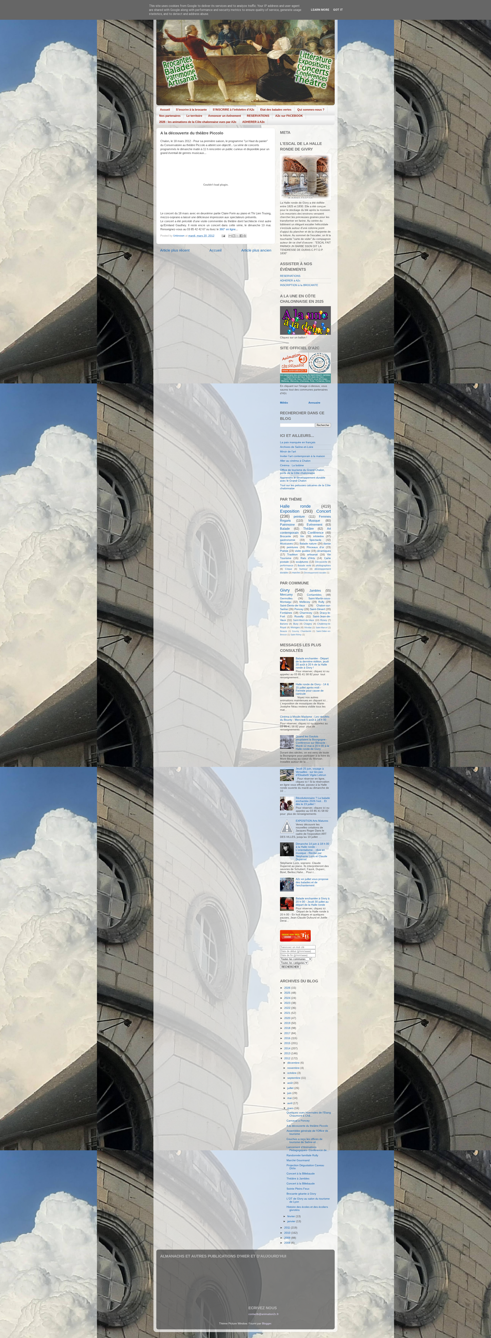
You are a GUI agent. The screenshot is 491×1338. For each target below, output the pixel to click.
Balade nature (308, 543)
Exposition (289, 511)
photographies (323, 565)
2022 (287, 1008)
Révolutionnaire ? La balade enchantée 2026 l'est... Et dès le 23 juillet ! (313, 801)
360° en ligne (227, 229)
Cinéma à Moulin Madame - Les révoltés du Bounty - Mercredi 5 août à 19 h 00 (304, 718)
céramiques (324, 550)
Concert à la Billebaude (301, 1173)
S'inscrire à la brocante (191, 109)
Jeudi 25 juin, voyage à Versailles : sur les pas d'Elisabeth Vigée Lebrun (311, 771)
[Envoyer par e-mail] (230, 236)
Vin (302, 536)
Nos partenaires (169, 115)
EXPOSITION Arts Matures (312, 820)
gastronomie (287, 540)
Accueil (165, 109)
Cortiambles (314, 594)
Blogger (266, 1323)
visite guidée (302, 550)
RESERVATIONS (258, 115)
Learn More (320, 10)
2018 (287, 1028)
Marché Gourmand (298, 1160)
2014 (287, 1048)
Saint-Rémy (296, 634)
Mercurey (286, 594)
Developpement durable (315, 573)
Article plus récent (174, 250)
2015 (287, 1043)
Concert (323, 511)
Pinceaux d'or (315, 547)
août (290, 1082)
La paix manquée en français (297, 442)
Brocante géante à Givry (301, 1193)
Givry (285, 590)
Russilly (299, 616)
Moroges (295, 627)
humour (303, 569)
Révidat (307, 627)
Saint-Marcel (321, 627)
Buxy (295, 624)
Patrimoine (287, 524)
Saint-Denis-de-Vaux (292, 605)
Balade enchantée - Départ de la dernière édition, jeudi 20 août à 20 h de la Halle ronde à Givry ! (312, 663)
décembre (293, 1062)
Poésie (284, 550)
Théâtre (308, 528)
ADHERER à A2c (253, 121)
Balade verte (304, 565)
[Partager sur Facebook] (241, 236)
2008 (287, 1242)
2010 (287, 1232)
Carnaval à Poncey (298, 1120)
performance (286, 565)
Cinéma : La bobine (292, 465)
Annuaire (314, 402)
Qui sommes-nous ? (310, 109)
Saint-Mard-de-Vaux (303, 620)
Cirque (288, 569)
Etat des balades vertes (275, 109)
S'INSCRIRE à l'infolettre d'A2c (233, 109)
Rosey (323, 620)
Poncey (298, 609)
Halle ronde (295, 506)
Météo (284, 402)
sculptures (302, 561)
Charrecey (306, 612)
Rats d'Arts (308, 558)
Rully (321, 601)
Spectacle (315, 540)
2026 (287, 987)
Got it (338, 10)
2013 (287, 1053)
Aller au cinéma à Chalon (295, 460)
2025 (287, 992)
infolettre (318, 536)
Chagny (308, 624)
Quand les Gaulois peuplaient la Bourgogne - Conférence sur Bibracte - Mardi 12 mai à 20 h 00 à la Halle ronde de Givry (312, 742)
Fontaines (286, 612)
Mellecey (304, 601)
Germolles (286, 598)
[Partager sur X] (237, 236)
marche (296, 572)
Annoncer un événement (224, 115)
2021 (287, 1013)
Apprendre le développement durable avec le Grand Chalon (302, 479)
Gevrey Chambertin (301, 631)
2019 (287, 1023)
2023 (287, 1003)
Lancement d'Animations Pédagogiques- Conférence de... (308, 1149)
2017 (287, 1033)
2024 (287, 998)
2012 (287, 1058)
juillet (290, 1088)
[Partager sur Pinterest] (245, 236)
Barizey (284, 624)
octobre (292, 1073)
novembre (293, 1068)
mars (290, 1108)
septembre (294, 1077)
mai (289, 1098)
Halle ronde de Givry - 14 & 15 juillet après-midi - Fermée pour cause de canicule (312, 689)
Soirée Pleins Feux (298, 1188)
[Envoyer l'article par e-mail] (223, 235)
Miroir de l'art (288, 451)
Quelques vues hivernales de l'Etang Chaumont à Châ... (309, 1114)
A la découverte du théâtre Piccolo (307, 1125)
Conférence (316, 532)
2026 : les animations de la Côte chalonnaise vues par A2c (197, 121)
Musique (314, 520)
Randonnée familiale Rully (302, 1155)
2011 (287, 1227)
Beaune (283, 631)
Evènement (314, 524)
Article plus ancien (256, 250)
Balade (285, 528)
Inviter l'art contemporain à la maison (302, 456)
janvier (291, 1221)
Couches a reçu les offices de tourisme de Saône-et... (304, 1141)
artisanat (312, 554)
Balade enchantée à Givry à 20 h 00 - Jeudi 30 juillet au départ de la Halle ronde (313, 901)
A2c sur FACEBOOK (289, 115)
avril (290, 1103)
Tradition (292, 554)
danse (327, 543)
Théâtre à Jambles (298, 1178)
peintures (292, 547)
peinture (299, 516)
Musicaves (286, 543)
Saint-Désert (317, 609)
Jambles (315, 590)
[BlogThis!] (234, 236)
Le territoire (194, 115)
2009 (287, 1237)
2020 (287, 1018)
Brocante (285, 536)
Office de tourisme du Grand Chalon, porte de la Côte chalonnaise (302, 472)
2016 (287, 1038)
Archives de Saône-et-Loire (296, 447)
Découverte (321, 562)
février (291, 1216)
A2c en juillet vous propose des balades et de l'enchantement (312, 882)
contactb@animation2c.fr (263, 1314)
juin (289, 1093)
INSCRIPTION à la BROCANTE (299, 285)
